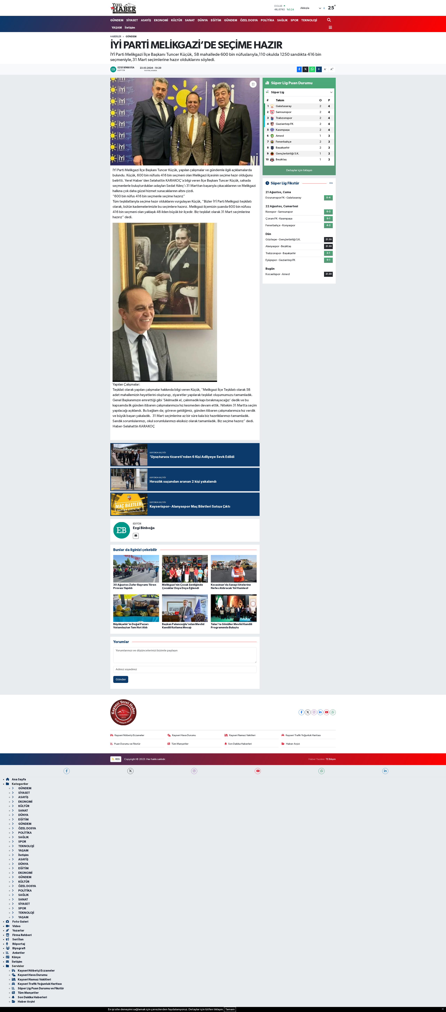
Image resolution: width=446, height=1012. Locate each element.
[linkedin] (385, 771)
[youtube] (258, 771)
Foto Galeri (20, 921)
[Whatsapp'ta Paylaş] (312, 69)
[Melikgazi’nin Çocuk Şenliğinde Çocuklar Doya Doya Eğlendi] (185, 568)
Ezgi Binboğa (144, 528)
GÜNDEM (116, 20)
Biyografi (18, 948)
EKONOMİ (161, 20)
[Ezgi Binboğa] (121, 530)
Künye (16, 957)
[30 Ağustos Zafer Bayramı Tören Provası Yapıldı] (136, 568)
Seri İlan (18, 939)
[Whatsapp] (333, 712)
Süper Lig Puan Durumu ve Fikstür (41, 988)
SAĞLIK (282, 20)
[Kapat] (444, 1009)
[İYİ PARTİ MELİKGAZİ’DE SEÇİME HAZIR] (185, 121)
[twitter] (130, 771)
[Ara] (329, 20)
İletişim (130, 27)
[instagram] (194, 771)
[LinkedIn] (320, 712)
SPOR (294, 20)
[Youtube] (326, 712)
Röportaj (18, 943)
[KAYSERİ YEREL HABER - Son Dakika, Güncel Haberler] (123, 8)
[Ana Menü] (329, 28)
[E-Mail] (136, 536)
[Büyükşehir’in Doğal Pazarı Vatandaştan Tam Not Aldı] (136, 608)
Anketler (18, 952)
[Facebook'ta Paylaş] (299, 69)
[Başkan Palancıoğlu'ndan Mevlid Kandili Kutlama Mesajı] (185, 608)
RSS (117, 759)
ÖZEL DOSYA (249, 20)
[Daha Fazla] (319, 69)
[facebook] (67, 771)
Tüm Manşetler (180, 744)
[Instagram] (314, 712)
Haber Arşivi (293, 744)
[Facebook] (301, 712)
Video (16, 926)
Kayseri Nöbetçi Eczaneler (129, 735)
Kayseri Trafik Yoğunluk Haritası (303, 735)
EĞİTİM (216, 20)
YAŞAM (117, 27)
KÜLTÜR (176, 20)
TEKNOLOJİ (309, 20)
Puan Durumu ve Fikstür (127, 744)
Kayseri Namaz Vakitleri (242, 735)
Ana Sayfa (19, 779)
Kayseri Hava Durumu (184, 735)
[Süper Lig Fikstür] (331, 183)
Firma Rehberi (22, 935)
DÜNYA (203, 20)
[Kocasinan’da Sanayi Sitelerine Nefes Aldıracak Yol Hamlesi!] (234, 568)
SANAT (190, 20)
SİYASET (132, 20)
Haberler (115, 36)
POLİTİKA (267, 20)
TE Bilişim (331, 759)
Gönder (121, 679)
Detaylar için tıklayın (299, 170)
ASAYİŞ (146, 20)
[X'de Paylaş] (305, 69)
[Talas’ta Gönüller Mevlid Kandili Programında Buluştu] (234, 608)
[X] (308, 712)
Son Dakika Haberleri (240, 744)
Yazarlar (18, 930)
